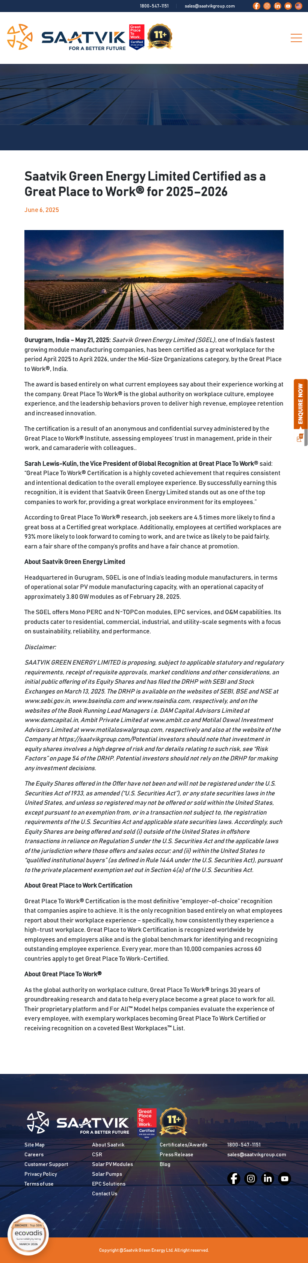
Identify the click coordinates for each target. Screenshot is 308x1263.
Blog (165, 1164)
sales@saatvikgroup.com (210, 6)
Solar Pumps (107, 1174)
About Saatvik (108, 1145)
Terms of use (39, 1184)
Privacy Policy (40, 1174)
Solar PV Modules (112, 1164)
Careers (34, 1154)
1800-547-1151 (154, 6)
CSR (97, 1154)
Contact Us (104, 1193)
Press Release (176, 1154)
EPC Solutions (108, 1184)
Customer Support (46, 1164)
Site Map (34, 1145)
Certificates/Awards (183, 1145)
